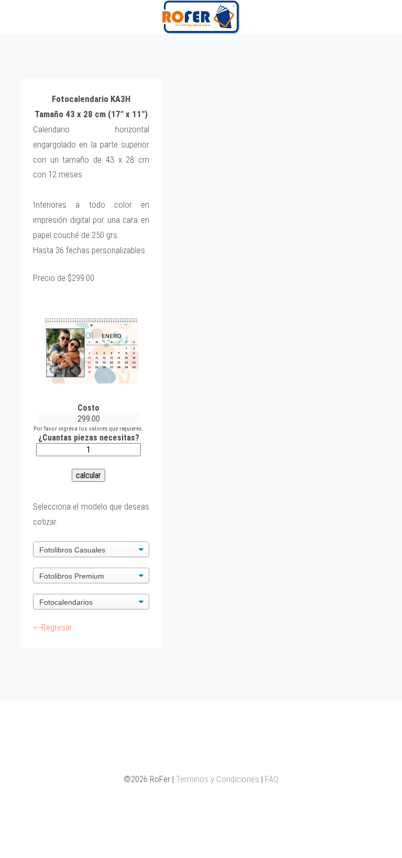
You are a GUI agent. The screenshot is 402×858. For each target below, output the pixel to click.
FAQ (271, 779)
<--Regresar (52, 627)
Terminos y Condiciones (217, 779)
